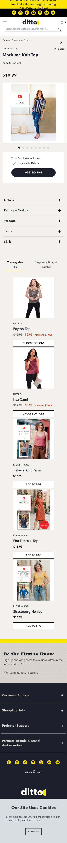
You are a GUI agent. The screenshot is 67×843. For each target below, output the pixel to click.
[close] (62, 805)
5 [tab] (36, 148)
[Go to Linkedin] (33, 13)
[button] (63, 22)
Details (9, 200)
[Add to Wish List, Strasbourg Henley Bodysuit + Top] (60, 42)
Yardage (10, 220)
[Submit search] (59, 28)
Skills (7, 241)
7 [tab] (44, 148)
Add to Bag (33, 484)
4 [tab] (31, 148)
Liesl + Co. (10, 48)
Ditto (17, 323)
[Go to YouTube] (46, 13)
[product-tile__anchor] (33, 298)
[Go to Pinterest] (20, 13)
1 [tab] (19, 148)
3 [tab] (27, 148)
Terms (8, 231)
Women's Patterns (22, 40)
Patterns (6, 40)
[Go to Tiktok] (27, 13)
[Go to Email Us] (53, 13)
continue (33, 831)
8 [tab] (48, 148)
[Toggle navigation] (4, 22)
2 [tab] (23, 148)
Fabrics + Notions (16, 210)
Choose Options (33, 343)
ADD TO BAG (33, 172)
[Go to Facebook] (14, 13)
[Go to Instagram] (40, 13)
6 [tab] (40, 148)
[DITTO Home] (31, 22)
